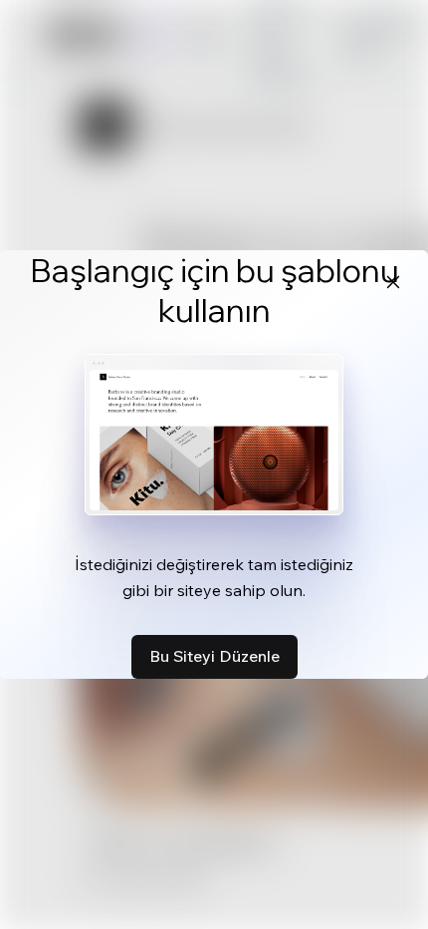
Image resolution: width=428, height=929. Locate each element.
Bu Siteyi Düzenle (214, 656)
